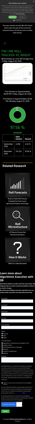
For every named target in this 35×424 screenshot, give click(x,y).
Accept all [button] (12, 17)
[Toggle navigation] (5, 43)
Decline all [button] (22, 17)
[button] (17, 20)
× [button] (33, 1)
